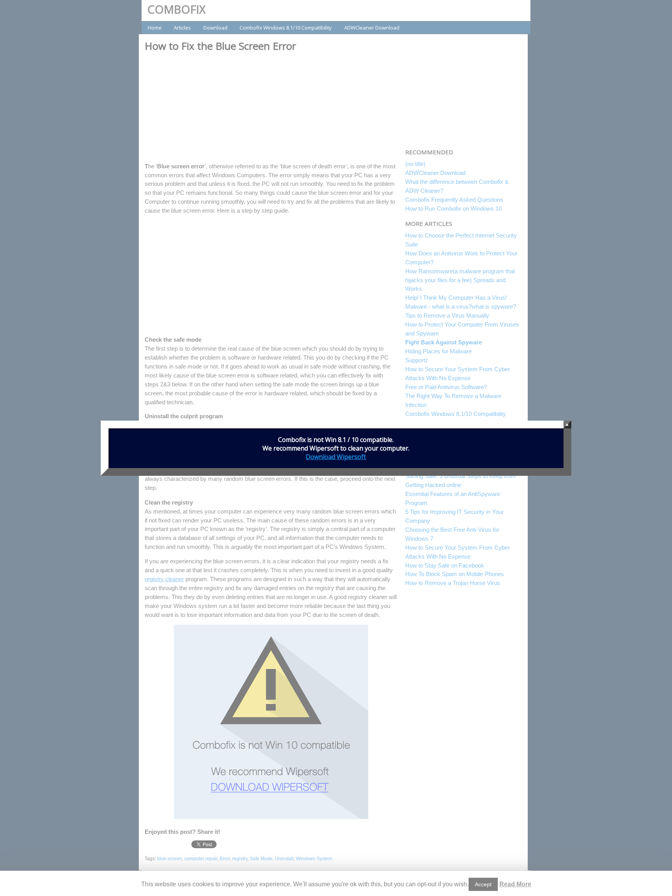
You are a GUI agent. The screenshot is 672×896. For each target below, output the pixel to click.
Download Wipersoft (336, 456)
